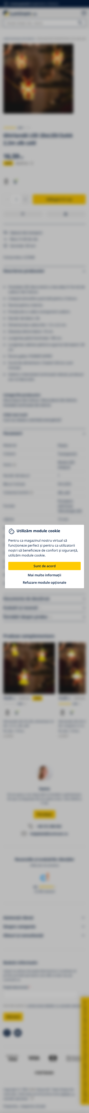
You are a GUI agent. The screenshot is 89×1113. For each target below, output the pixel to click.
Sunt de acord (45, 566)
